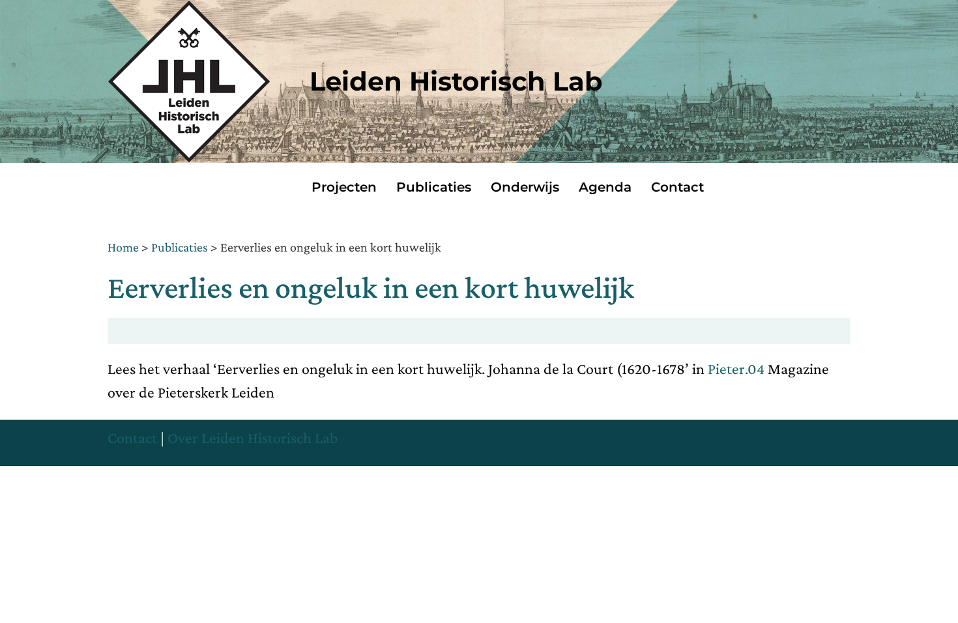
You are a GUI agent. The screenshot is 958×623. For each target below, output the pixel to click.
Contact (677, 187)
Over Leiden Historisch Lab (252, 437)
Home (123, 247)
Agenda (605, 187)
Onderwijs (525, 187)
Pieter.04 (736, 368)
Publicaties (433, 187)
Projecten (344, 187)
